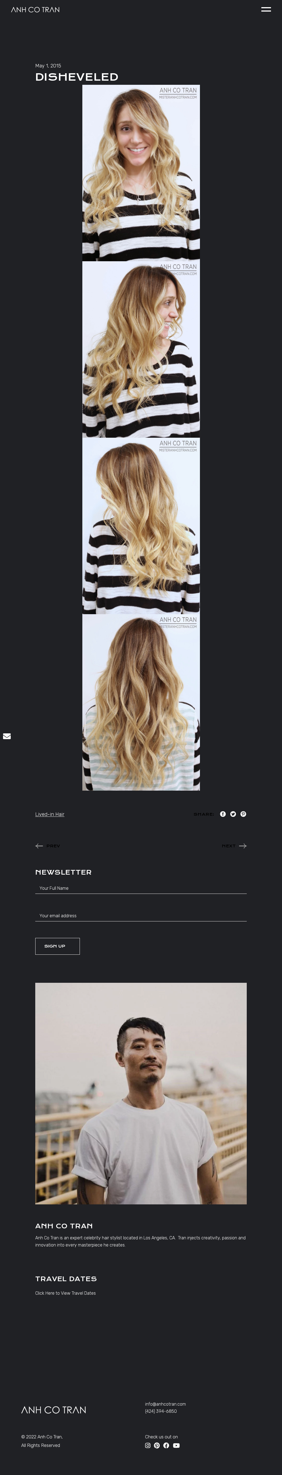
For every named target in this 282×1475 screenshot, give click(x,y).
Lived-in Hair (49, 814)
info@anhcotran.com (165, 1404)
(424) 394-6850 (161, 1411)
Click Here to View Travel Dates (65, 1293)
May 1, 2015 (48, 66)
